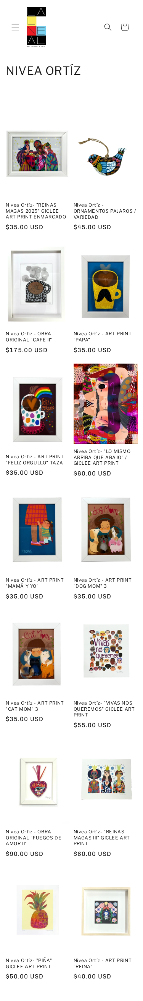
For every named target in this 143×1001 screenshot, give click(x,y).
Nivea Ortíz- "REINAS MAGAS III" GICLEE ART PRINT (102, 837)
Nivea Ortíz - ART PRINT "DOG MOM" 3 (103, 583)
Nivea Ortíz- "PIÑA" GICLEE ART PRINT (29, 963)
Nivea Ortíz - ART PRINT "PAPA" (103, 337)
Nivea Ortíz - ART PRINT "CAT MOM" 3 (35, 706)
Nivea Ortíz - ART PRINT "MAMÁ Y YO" (35, 583)
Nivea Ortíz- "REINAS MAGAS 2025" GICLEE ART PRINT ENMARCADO (36, 211)
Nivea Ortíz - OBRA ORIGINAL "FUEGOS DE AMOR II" (33, 837)
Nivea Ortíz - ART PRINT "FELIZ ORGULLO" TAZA (35, 460)
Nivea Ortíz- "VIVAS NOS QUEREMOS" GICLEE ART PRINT (104, 709)
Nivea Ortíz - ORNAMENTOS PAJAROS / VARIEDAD (105, 211)
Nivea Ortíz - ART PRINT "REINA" (103, 963)
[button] (15, 27)
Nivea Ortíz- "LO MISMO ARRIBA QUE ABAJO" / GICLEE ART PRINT (102, 457)
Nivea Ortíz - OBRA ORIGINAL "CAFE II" (29, 337)
